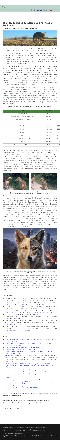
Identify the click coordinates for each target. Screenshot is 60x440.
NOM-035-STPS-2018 (8, 432)
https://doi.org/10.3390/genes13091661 (17, 330)
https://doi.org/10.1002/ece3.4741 (16, 324)
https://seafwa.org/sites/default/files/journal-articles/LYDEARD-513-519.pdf (30, 312)
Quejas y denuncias (8, 429)
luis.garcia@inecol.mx (11, 408)
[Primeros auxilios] (51, 10)
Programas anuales (33, 429)
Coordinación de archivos (34, 430)
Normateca (6, 427)
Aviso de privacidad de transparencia (24, 432)
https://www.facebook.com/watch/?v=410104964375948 (24, 347)
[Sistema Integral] (31, 10)
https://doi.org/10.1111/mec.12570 (15, 318)
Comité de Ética (7, 430)
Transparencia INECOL (21, 429)
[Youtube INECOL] (46, 11)
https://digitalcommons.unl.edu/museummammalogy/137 (25, 304)
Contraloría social (40, 432)
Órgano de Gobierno (8, 433)
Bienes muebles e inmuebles (47, 429)
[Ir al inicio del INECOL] (28, 10)
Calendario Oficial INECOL (20, 430)
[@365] (37, 10)
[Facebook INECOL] (40, 10)
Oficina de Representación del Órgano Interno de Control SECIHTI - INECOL (30, 427)
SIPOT (44, 430)
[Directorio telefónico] (34, 10)
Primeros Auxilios (19, 433)
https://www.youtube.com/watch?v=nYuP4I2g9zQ (22, 350)
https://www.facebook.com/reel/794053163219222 (21, 388)
